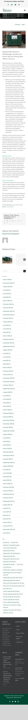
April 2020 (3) (7, 406)
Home (18, 626)
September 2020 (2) (9, 388)
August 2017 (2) (7, 505)
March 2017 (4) (7, 522)
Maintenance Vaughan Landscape (12, 570)
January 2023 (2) (8, 307)
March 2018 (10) (7, 483)
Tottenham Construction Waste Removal (12, 606)
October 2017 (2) (8, 497)
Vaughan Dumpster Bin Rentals (12, 610)
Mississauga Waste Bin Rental (11, 580)
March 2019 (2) (7, 448)
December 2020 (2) (9, 378)
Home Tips (20, 564)
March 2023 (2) (7, 300)
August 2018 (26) (8, 466)
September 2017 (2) (9, 501)
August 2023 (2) (8, 286)
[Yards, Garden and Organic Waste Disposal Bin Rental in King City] (7, 259)
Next (23, 24)
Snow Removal (7, 588)
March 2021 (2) (7, 367)
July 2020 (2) (7, 395)
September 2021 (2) (9, 346)
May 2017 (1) (6, 515)
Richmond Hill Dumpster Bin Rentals (13, 583)
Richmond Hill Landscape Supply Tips (13, 585)
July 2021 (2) (6, 353)
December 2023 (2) (8, 283)
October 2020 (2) (8, 385)
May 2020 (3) (7, 402)
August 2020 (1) (7, 392)
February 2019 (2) (8, 452)
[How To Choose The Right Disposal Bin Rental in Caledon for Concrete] (21, 259)
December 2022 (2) (8, 311)
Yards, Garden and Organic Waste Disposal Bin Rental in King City (7, 661)
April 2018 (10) (7, 480)
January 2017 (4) (8, 526)
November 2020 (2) (9, 381)
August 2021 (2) (7, 350)
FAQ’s (18, 629)
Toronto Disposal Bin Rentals (11, 591)
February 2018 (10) (8, 487)
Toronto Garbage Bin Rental (11, 599)
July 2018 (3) (6, 469)
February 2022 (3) (8, 339)
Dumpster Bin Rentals (9, 561)
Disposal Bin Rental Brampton (11, 553)
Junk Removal (7, 567)
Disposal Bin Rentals (9, 556)
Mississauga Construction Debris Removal (12, 574)
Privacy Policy (20, 633)
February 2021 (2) (8, 371)
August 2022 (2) (8, 321)
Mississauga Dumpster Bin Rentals (13, 577)
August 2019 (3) (7, 434)
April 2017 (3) (7, 519)
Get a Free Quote (19, 637)
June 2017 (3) (7, 512)
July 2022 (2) (7, 325)
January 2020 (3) (8, 417)
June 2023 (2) (7, 293)
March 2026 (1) (7, 279)
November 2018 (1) (8, 455)
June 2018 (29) (7, 473)
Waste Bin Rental (8, 612)
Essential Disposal (8, 204)
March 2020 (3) (7, 409)
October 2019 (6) (8, 427)
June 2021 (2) (7, 357)
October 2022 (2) (8, 318)
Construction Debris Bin (10, 548)
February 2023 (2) (8, 304)
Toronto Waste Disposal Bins (11, 602)
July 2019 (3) (6, 438)
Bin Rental (6, 542)
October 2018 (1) (8, 459)
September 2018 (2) (9, 462)
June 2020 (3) (7, 399)
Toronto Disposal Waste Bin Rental (13, 594)
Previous (17, 24)
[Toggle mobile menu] (25, 10)
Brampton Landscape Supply (11, 545)
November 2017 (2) (8, 494)
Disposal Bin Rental (8, 550)
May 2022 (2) (7, 332)
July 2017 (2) (6, 508)
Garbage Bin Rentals (9, 564)
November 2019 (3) (8, 424)
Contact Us (19, 642)
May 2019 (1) (6, 441)
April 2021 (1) (6, 364)
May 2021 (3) (6, 360)
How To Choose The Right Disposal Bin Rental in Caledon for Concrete (7, 676)
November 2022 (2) (8, 314)
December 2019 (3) (8, 420)
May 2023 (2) (7, 297)
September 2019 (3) (9, 431)
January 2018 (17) (8, 490)
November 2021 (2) (8, 343)
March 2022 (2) (7, 336)
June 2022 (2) (7, 329)
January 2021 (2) (8, 374)
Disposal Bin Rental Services (11, 559)
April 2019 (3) (7, 445)
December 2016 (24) (9, 529)
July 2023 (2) (7, 290)
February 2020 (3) (8, 413)
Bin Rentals (14, 542)
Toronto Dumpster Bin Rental (11, 596)
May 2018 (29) (7, 476)
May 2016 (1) (6, 533)
